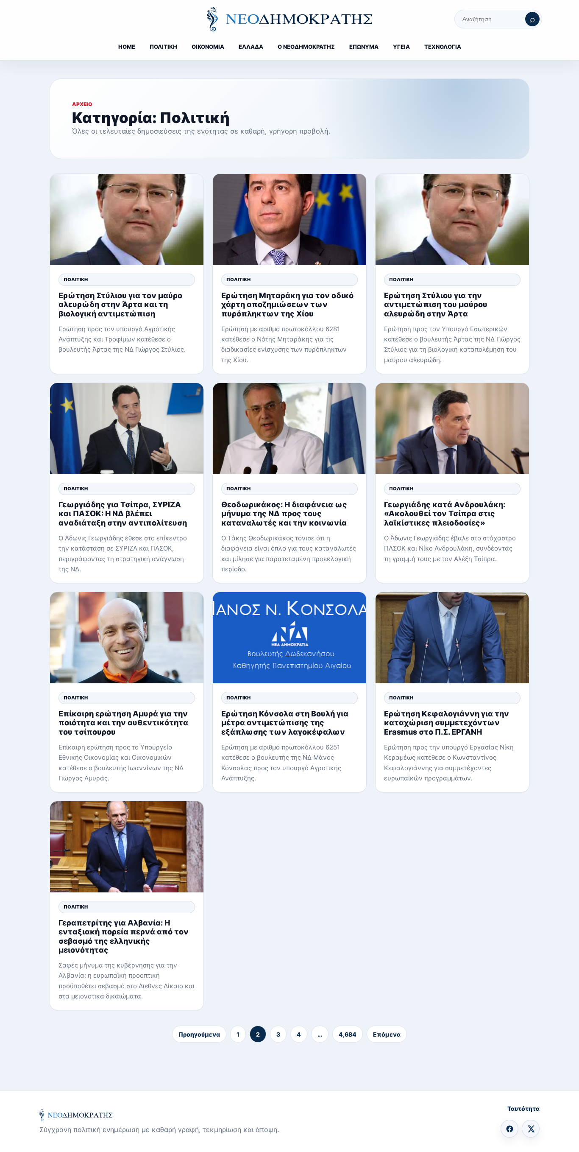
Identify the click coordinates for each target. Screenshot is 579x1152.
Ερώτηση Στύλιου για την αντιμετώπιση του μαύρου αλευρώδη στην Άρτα (435, 304)
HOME (126, 46)
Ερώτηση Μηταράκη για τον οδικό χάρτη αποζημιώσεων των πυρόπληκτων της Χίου (287, 304)
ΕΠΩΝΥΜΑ (364, 46)
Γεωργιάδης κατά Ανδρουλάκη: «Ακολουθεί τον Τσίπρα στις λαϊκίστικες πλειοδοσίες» (444, 513)
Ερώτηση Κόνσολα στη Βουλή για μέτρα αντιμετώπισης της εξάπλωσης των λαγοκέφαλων (284, 722)
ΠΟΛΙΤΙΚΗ (163, 46)
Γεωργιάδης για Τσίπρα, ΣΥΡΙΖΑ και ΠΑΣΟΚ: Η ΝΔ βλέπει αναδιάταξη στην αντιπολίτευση (122, 513)
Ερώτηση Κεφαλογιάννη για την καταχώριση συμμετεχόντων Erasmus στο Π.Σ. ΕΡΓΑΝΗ (446, 722)
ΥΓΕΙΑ (401, 46)
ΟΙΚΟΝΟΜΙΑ (208, 46)
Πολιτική (76, 279)
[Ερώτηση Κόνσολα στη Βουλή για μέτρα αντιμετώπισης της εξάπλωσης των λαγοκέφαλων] (289, 637)
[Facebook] (509, 1129)
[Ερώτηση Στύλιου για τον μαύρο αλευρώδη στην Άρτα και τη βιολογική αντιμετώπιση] (126, 219)
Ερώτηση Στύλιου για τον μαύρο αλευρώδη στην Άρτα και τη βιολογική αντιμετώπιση (120, 304)
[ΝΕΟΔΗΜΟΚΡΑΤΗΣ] (289, 19)
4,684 (347, 1034)
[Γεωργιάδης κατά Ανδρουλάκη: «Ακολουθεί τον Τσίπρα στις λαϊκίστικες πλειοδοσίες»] (452, 428)
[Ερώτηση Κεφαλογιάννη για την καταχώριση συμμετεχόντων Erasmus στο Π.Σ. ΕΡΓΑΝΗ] (452, 637)
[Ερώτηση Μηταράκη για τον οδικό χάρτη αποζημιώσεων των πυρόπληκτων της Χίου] (289, 219)
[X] (531, 1129)
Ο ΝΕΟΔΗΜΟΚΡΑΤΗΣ (306, 46)
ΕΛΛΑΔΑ (251, 46)
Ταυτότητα (523, 1108)
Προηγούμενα (199, 1034)
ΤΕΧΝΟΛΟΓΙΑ (442, 46)
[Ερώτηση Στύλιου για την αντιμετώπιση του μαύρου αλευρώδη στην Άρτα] (452, 219)
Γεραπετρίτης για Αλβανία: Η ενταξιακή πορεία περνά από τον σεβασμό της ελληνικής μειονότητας (123, 936)
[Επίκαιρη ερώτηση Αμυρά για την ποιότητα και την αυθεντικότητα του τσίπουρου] (126, 637)
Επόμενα (387, 1034)
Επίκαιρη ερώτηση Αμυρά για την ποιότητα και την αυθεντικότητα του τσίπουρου (123, 722)
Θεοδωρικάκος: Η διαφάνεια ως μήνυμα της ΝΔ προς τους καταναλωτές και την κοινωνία (284, 513)
